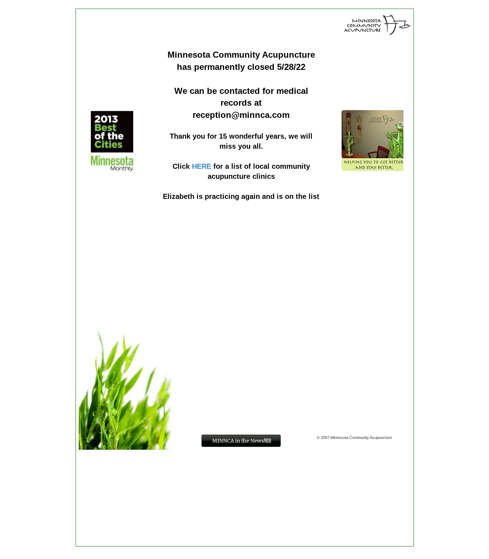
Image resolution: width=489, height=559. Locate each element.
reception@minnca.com (241, 115)
